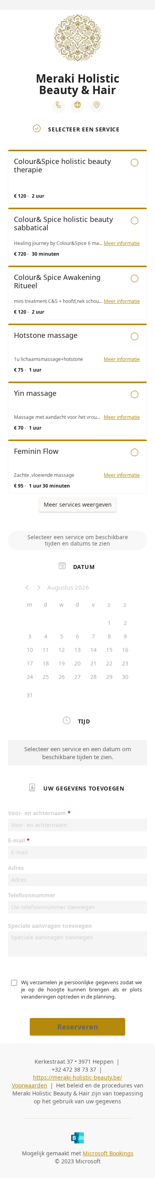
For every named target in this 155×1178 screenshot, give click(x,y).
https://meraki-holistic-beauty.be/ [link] (77, 1077)
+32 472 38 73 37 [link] (74, 1069)
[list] (77, 323)
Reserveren (77, 1026)
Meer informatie (122, 243)
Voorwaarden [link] (29, 1085)
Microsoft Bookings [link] (108, 1153)
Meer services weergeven (78, 504)
